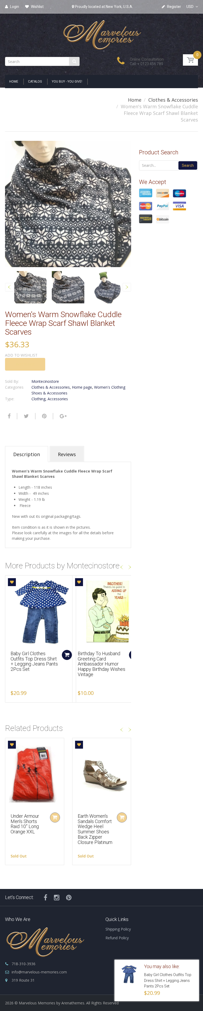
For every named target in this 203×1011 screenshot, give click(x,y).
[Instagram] (56, 897)
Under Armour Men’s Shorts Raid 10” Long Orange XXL (25, 823)
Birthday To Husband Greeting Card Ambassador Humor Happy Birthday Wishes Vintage (101, 664)
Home (134, 100)
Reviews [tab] (67, 454)
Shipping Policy (118, 929)
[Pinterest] (68, 897)
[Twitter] (25, 416)
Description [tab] (26, 454)
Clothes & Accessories (173, 100)
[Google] (62, 416)
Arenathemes (72, 1002)
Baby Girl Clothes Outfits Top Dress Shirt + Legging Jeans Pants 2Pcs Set (34, 661)
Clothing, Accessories (49, 398)
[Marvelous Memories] (101, 33)
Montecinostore (45, 381)
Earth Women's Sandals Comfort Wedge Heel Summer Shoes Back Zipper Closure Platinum (95, 829)
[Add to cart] (67, 655)
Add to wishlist (21, 355)
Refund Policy (117, 937)
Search (188, 165)
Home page (82, 387)
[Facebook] (8, 416)
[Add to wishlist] (12, 582)
